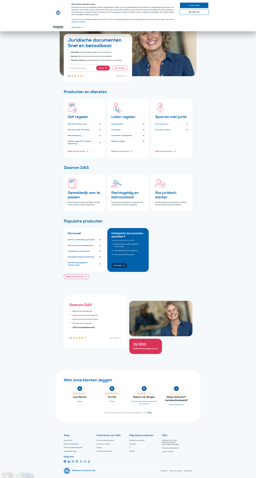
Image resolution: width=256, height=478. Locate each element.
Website (132, 451)
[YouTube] (85, 461)
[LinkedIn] (69, 461)
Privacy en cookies (176, 471)
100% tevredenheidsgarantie (84, 327)
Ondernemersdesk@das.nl (170, 448)
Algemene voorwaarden (137, 440)
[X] (81, 461)
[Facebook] (65, 461)
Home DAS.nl (68, 440)
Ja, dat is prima (194, 5)
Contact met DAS (167, 451)
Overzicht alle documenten (105, 440)
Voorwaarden (188, 471)
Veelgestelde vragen (70, 451)
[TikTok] (89, 461)
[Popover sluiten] (30, 444)
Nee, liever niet (194, 12)
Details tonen (76, 27)
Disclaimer (164, 471)
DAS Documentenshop (71, 444)
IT (130, 447)
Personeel (132, 444)
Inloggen (99, 447)
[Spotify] (73, 461)
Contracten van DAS (103, 444)
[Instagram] (77, 461)
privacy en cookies (79, 22)
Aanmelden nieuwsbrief (104, 451)
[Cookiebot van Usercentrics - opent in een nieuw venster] (58, 27)
